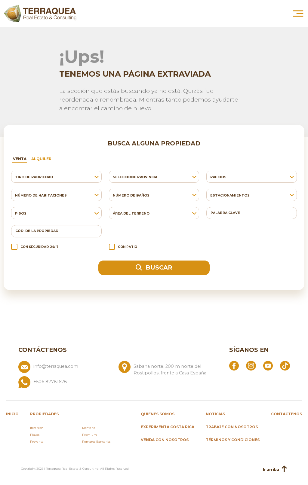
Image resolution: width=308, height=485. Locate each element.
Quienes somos (157, 414)
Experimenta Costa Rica (167, 427)
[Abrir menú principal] (298, 13)
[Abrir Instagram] (251, 365)
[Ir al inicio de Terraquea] (40, 14)
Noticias (215, 414)
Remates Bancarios (96, 441)
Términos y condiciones (233, 440)
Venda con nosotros (165, 440)
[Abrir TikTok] (285, 365)
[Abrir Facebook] (234, 365)
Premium (89, 434)
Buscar (158, 267)
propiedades (44, 414)
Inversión (36, 427)
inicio (12, 414)
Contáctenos (286, 414)
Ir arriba (271, 469)
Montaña (88, 427)
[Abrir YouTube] (268, 365)
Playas (34, 434)
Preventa (37, 441)
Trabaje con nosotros (232, 427)
